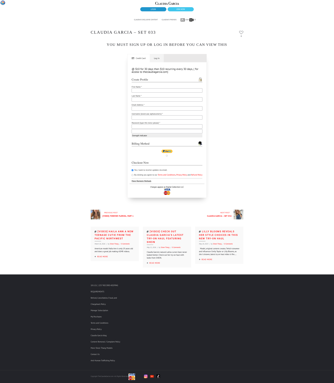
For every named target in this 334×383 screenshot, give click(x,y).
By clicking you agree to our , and (168, 175)
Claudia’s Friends (169, 20)
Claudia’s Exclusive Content (146, 20)
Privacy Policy (182, 175)
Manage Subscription (99, 310)
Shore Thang (114, 244)
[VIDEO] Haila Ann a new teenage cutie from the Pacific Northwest (114, 235)
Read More (102, 256)
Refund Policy (196, 175)
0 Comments (125, 244)
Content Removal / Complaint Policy (105, 341)
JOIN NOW (181, 9)
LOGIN (153, 9)
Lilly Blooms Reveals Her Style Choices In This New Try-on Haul (218, 235)
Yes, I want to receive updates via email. (150, 170)
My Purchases (96, 316)
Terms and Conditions (166, 175)
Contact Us (95, 354)
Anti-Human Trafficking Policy (103, 360)
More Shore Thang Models (101, 348)
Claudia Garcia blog (99, 335)
